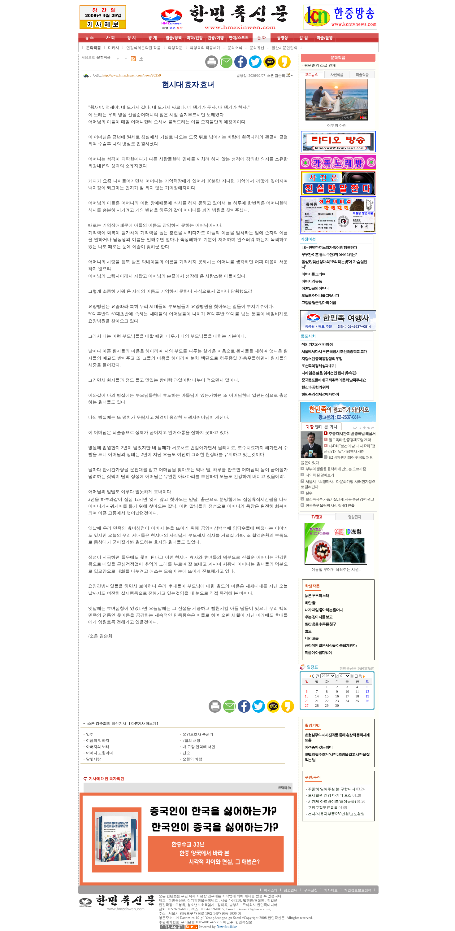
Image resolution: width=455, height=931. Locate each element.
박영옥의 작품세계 (205, 48)
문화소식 (235, 48)
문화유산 (256, 48)
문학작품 (93, 48)
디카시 (113, 48)
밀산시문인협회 (284, 48)
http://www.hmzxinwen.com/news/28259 (131, 75)
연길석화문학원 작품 (143, 48)
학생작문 (175, 48)
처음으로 (88, 57)
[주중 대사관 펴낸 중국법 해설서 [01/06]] (312, 445)
